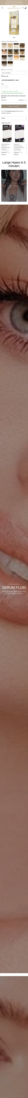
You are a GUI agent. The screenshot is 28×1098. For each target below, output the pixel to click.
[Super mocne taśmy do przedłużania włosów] (7, 133)
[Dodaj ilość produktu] (7, 86)
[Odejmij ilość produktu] (2, 86)
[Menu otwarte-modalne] (2, 7)
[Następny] (25, 2)
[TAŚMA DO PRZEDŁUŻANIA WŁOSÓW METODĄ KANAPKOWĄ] (19, 133)
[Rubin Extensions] (14, 8)
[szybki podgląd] (11, 140)
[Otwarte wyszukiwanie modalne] (22, 7)
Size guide (5, 76)
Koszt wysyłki (11, 111)
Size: (7, 69)
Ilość (2, 84)
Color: (9, 41)
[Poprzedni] (2, 2)
